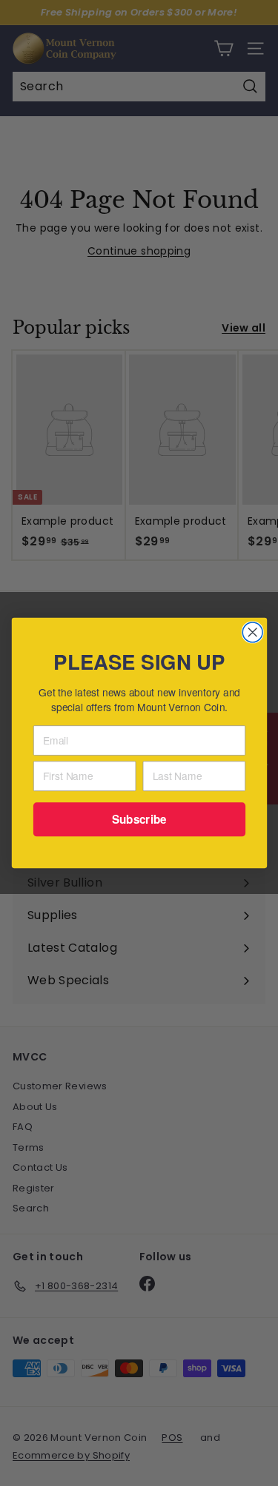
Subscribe (139, 819)
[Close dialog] (252, 632)
